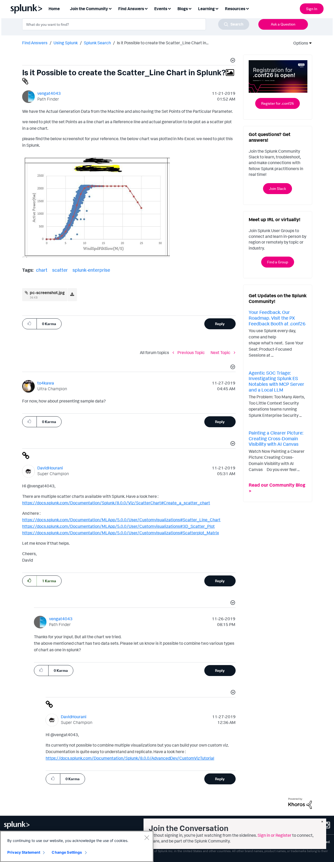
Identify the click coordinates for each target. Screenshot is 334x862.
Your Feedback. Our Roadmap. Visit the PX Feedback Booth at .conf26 (277, 317)
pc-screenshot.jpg (47, 292)
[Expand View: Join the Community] (110, 8)
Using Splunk (65, 42)
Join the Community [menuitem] (89, 8)
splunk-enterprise (91, 270)
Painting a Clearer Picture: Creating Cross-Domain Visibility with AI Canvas (276, 438)
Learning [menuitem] (206, 8)
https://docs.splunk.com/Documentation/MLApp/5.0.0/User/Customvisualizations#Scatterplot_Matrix (120, 532)
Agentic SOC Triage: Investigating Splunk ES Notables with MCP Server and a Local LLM (276, 381)
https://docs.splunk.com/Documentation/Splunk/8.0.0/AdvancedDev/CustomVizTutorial (130, 758)
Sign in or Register (274, 835)
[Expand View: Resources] (247, 8)
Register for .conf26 (277, 103)
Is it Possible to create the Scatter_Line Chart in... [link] (162, 42)
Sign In (311, 9)
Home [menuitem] (54, 8)
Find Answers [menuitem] (131, 8)
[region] (76, 846)
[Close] (146, 837)
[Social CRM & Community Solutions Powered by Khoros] (300, 802)
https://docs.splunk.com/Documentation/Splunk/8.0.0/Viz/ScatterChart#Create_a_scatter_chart (116, 502)
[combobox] (135, 24)
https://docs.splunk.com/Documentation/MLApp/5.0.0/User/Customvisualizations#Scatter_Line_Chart (121, 519)
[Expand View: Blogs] (190, 8)
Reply (220, 323)
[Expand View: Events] (169, 8)
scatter (60, 270)
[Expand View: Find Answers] (146, 8)
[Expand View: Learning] (216, 8)
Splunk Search (97, 42)
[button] (232, 61)
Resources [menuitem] (235, 8)
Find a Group (277, 262)
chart (41, 270)
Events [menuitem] (160, 8)
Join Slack (277, 188)
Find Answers (34, 42)
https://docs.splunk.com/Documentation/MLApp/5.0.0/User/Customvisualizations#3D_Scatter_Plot (118, 526)
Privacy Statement (23, 852)
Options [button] (299, 43)
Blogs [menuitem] (182, 8)
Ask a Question (283, 24)
